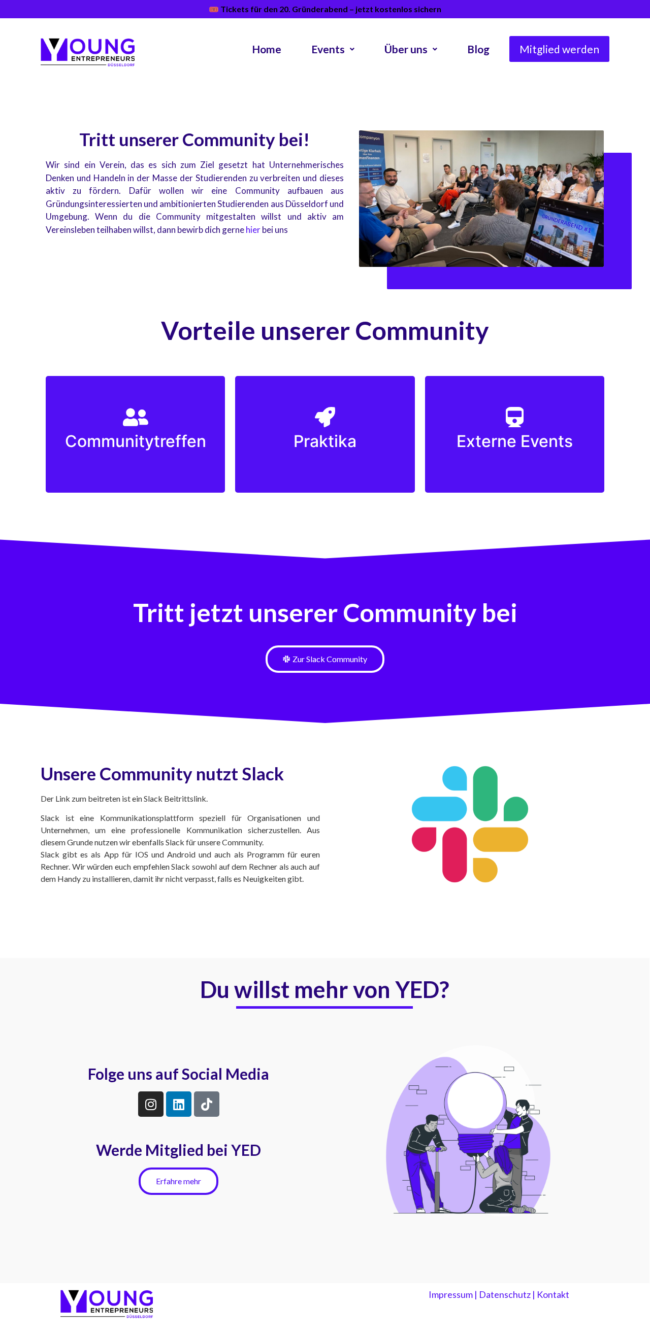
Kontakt (553, 1294)
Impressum (451, 1294)
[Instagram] (151, 1104)
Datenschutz (505, 1294)
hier (253, 229)
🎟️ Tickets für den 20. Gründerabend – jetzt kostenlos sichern (325, 9)
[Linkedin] (178, 1104)
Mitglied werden (559, 49)
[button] (333, 49)
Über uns (406, 49)
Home (266, 49)
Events (328, 49)
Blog (478, 49)
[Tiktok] (206, 1104)
